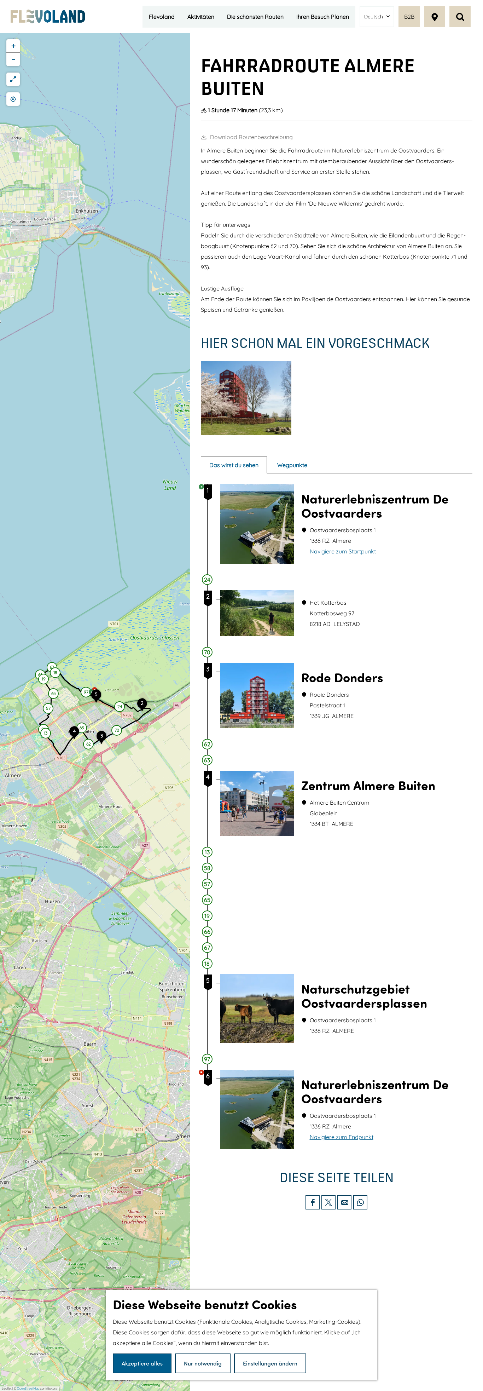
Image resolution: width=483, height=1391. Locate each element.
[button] (119, 707)
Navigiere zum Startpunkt (343, 551)
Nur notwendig (203, 1363)
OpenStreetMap (28, 1388)
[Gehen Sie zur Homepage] (48, 16)
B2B (409, 16)
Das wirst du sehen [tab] (233, 465)
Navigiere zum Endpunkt (341, 1136)
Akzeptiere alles (142, 1363)
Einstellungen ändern (270, 1363)
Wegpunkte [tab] (292, 465)
